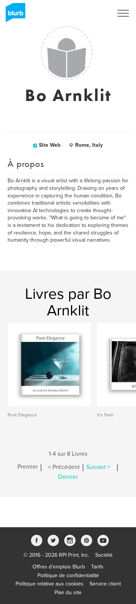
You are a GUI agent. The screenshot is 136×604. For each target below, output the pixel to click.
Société (104, 555)
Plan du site (68, 592)
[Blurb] (13, 15)
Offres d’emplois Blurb (58, 567)
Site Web (49, 145)
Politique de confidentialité (68, 575)
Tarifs (97, 567)
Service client (105, 584)
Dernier (68, 477)
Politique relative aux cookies (49, 584)
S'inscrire (92, 13)
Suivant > (98, 467)
